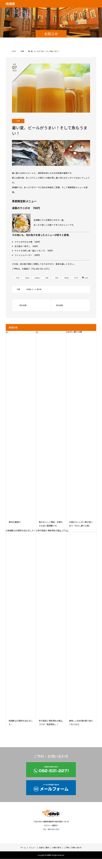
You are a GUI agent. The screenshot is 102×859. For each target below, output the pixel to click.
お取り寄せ (56, 847)
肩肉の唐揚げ (15, 521)
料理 (18, 121)
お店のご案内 (44, 847)
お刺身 (28, 289)
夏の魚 (39, 289)
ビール (34, 289)
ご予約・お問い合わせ (73, 847)
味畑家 (10, 3)
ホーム (23, 847)
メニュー (32, 847)
